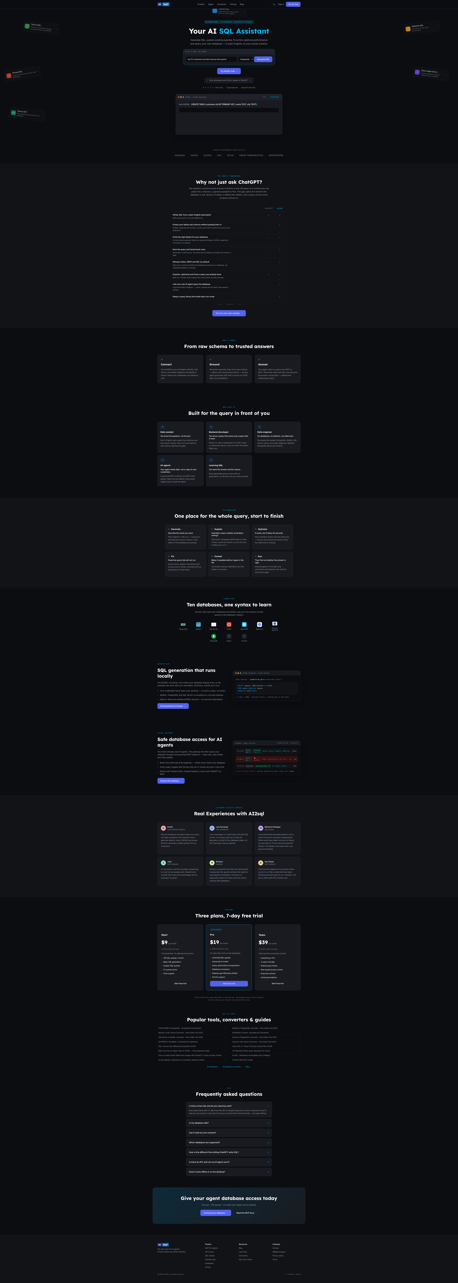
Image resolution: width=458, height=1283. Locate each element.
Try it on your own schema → (229, 313)
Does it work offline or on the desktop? (229, 1171)
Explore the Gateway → (171, 781)
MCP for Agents (211, 1248)
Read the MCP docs (245, 1213)
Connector (221, 4)
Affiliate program (279, 1252)
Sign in (281, 4)
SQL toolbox (210, 1256)
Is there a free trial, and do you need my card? (229, 1106)
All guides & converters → (233, 1067)
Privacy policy (278, 1256)
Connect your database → (216, 1213)
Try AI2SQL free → (229, 71)
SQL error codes (245, 1259)
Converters (243, 1256)
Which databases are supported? (229, 1142)
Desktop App (210, 1259)
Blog (242, 4)
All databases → (213, 1067)
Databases (209, 1263)
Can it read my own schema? (229, 1132)
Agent (210, 4)
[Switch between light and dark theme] (274, 4)
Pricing (233, 4)
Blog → (248, 1067)
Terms (275, 1259)
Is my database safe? (229, 1123)
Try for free (293, 4)
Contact (276, 1248)
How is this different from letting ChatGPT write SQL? (229, 1152)
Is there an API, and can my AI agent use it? (229, 1162)
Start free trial (180, 983)
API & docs (209, 1252)
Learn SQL (243, 1252)
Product (201, 4)
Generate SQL (263, 59)
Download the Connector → (173, 706)
